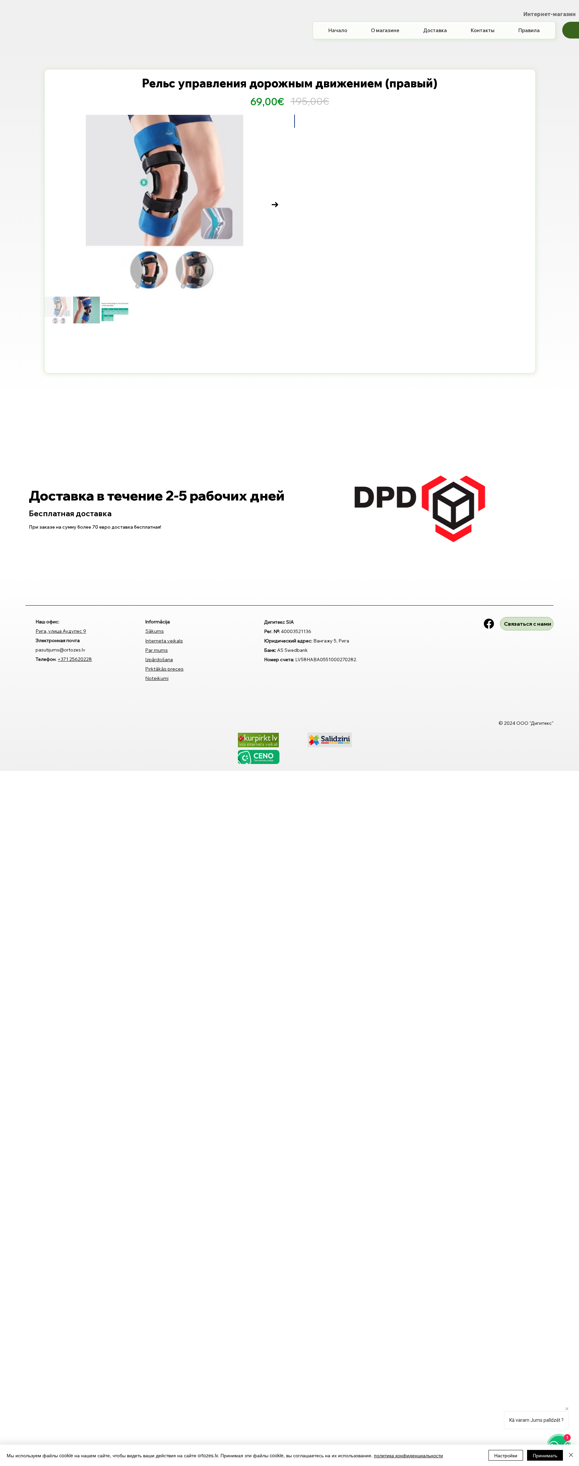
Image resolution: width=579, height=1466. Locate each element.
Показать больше (317, 154)
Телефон (46, 907)
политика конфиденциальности (408, 1455)
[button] (571, 37)
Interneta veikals (164, 824)
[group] (289, 524)
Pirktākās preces (164, 852)
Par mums (156, 833)
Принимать (545, 1455)
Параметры (307, 255)
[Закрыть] (571, 1455)
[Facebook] (489, 807)
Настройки (505, 1455)
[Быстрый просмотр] (85, 499)
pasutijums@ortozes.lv (60, 898)
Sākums (154, 815)
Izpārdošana (159, 843)
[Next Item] (275, 214)
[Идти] (301, 236)
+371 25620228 (75, 907)
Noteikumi (157, 861)
